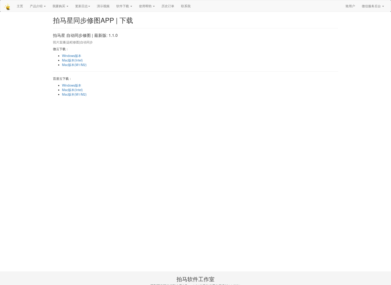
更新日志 (81, 6)
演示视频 (103, 6)
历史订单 (168, 6)
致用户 (350, 6)
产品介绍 (36, 6)
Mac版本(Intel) (72, 60)
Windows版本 (71, 55)
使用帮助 (146, 6)
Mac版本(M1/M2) (74, 64)
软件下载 (123, 6)
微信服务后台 (372, 6)
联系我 (186, 6)
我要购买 (59, 6)
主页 (20, 6)
